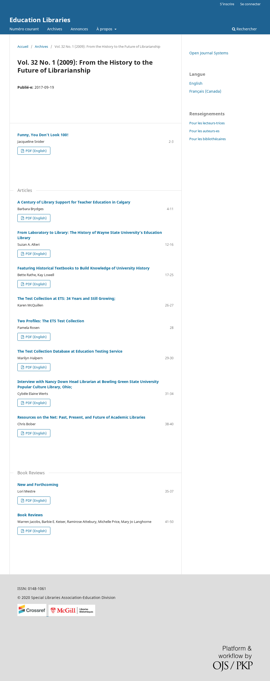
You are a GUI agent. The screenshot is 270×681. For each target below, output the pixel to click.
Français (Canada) (205, 91)
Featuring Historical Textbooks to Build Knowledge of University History (83, 268)
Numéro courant (24, 28)
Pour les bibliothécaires (207, 138)
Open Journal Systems (208, 52)
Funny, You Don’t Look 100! (43, 134)
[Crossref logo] (33, 614)
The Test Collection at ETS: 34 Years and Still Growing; (66, 298)
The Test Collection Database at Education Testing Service (69, 351)
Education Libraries (39, 19)
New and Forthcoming (37, 484)
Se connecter (250, 4)
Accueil (22, 46)
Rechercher (246, 28)
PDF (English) (36, 150)
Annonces (79, 28)
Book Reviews (30, 514)
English (195, 83)
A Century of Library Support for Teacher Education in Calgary (73, 202)
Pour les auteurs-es (204, 131)
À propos (105, 28)
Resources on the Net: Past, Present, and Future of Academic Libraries (81, 417)
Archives (54, 28)
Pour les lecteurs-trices (207, 123)
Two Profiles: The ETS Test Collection (50, 320)
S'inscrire (227, 4)
